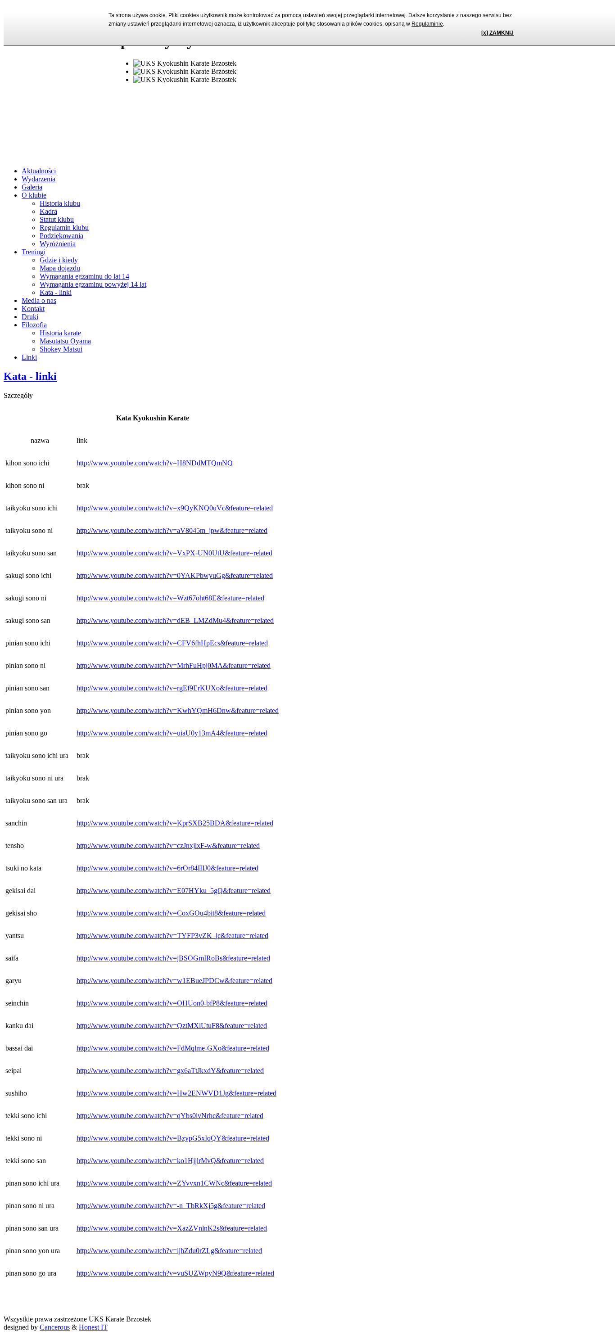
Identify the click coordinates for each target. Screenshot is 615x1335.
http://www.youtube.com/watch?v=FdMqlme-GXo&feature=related (173, 1048)
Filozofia (34, 325)
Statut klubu (57, 219)
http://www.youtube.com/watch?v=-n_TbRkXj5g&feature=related (171, 1205)
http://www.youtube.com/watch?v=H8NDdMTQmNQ (155, 463)
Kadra (48, 211)
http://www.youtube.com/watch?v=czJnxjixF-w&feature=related (168, 845)
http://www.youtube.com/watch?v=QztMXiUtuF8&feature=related (172, 1025)
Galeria (32, 187)
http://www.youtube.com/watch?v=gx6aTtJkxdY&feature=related (170, 1070)
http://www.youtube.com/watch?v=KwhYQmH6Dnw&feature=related (178, 710)
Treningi (33, 252)
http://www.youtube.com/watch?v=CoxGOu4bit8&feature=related (171, 913)
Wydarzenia (38, 179)
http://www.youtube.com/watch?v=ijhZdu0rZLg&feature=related (169, 1250)
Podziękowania (61, 235)
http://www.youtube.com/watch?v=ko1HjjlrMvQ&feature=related (170, 1160)
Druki (30, 316)
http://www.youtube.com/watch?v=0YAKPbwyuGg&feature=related (175, 575)
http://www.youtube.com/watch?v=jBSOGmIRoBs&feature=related (173, 958)
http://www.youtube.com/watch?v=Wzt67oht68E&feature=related (170, 598)
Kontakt (33, 308)
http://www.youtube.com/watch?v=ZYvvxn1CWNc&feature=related (174, 1183)
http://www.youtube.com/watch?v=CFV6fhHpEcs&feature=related (172, 643)
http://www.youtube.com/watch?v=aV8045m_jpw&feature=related (172, 530)
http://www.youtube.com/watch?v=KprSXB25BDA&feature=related (175, 823)
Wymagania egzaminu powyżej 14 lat (93, 284)
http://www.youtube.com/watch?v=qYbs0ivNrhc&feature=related (170, 1115)
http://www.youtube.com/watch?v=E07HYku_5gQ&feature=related (174, 890)
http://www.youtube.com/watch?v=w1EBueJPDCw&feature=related (174, 980)
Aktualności (39, 171)
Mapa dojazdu (60, 268)
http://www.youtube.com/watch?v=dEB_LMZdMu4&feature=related (175, 620)
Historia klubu (60, 203)
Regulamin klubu (64, 227)
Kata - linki (56, 292)
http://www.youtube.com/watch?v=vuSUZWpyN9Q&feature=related (175, 1273)
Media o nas (39, 300)
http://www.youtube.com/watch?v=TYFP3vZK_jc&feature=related (172, 935)
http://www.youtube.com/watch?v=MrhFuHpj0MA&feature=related (174, 665)
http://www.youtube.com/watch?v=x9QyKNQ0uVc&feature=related (175, 508)
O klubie (34, 195)
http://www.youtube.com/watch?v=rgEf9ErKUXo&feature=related (172, 688)
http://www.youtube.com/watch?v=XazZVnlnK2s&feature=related (172, 1228)
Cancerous (55, 1327)
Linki (29, 357)
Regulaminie (427, 24)
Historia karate (60, 333)
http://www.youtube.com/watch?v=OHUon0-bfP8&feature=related (172, 1003)
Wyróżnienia (58, 244)
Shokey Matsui (61, 349)
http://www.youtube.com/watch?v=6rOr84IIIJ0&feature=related (167, 868)
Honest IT (93, 1327)
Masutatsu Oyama (65, 341)
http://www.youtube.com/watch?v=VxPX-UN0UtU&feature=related (174, 553)
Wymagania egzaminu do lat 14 (84, 276)
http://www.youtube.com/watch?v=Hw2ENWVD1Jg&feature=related (176, 1093)
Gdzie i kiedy (59, 260)
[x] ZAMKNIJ (497, 33)
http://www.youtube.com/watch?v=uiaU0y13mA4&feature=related (172, 733)
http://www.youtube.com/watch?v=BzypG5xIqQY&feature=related (173, 1138)
